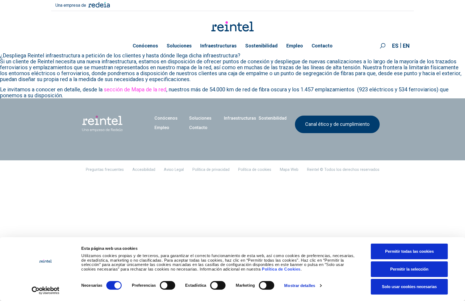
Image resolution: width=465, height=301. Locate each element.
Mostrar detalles (299, 285)
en (406, 46)
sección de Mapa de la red (135, 89)
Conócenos (145, 46)
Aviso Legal (174, 169)
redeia (99, 4)
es (395, 46)
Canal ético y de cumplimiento (337, 124)
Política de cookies (254, 169)
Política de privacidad (211, 169)
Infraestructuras (218, 46)
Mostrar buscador (382, 46)
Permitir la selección (409, 269)
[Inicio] (232, 26)
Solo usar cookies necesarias (409, 286)
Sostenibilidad (261, 46)
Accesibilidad (143, 169)
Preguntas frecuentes (105, 169)
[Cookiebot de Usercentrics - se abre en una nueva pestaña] (45, 290)
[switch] (167, 285)
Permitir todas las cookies (409, 251)
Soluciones (179, 46)
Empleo (294, 46)
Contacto (322, 46)
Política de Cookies (281, 269)
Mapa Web (289, 169)
